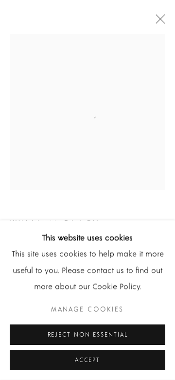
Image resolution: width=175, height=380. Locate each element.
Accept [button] (87, 360)
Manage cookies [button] (87, 309)
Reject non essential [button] (88, 335)
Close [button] (158, 22)
